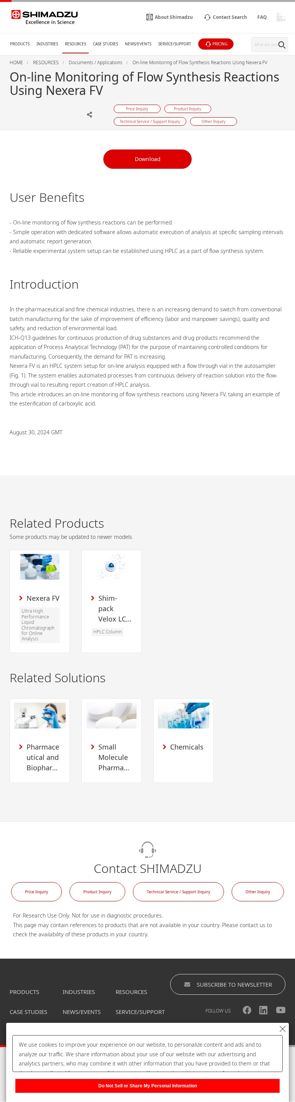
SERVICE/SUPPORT (140, 1012)
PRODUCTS (24, 992)
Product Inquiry (97, 891)
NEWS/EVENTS (82, 1012)
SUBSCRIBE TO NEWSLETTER (234, 984)
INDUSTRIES (79, 992)
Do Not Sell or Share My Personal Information (147, 1086)
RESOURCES (131, 992)
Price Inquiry (36, 891)
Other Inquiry (257, 891)
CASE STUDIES (28, 1012)
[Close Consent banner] (283, 1029)
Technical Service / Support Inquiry (178, 891)
